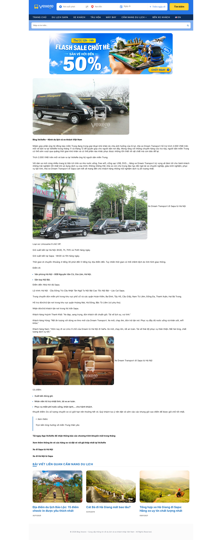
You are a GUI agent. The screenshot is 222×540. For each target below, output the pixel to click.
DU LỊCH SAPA (60, 17)
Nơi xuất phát (69, 7)
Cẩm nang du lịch (133, 17)
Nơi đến (98, 7)
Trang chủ (40, 17)
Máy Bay (111, 17)
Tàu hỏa (96, 17)
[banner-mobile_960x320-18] (111, 53)
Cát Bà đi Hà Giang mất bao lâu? (108, 507)
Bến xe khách (161, 17)
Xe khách (79, 17)
